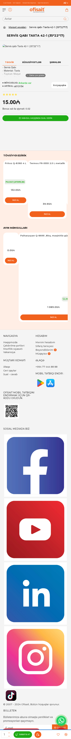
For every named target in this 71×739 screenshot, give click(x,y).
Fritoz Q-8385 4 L (15, 163)
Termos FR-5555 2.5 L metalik (47, 163)
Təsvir (9, 62)
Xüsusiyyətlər (31, 62)
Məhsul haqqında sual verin (37, 118)
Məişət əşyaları (17, 27)
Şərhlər (55, 62)
